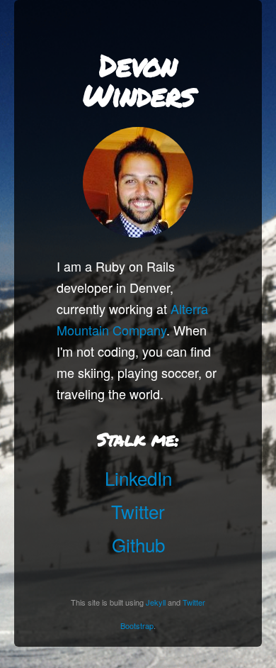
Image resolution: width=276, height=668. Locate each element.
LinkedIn (138, 477)
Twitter (138, 511)
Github (138, 544)
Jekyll (156, 602)
